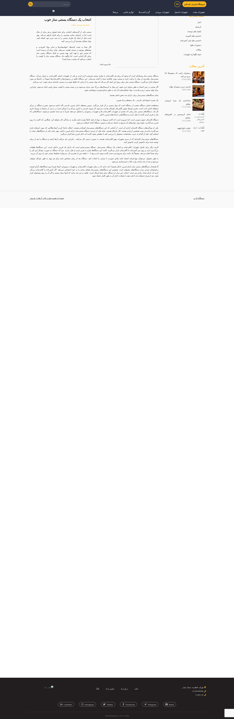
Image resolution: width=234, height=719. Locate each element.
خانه (136, 689)
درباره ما (124, 689)
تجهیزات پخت (199, 12)
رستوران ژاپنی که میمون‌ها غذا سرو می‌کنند (178, 74)
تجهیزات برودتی (162, 12)
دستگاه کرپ (199, 198)
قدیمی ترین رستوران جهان (180, 87)
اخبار (199, 22)
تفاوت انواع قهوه (184, 128)
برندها (115, 12)
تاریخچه (198, 27)
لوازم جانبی (128, 12)
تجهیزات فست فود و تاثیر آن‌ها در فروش (46, 198)
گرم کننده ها (144, 12)
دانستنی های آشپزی (193, 36)
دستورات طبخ (195, 45)
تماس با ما (110, 689)
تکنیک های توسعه (194, 31)
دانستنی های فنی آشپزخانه (190, 40)
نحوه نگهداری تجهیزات (192, 54)
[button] (197, 12)
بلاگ (97, 689)
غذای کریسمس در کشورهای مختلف (178, 116)
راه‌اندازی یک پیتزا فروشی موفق (178, 102)
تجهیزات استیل (181, 12)
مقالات (198, 50)
